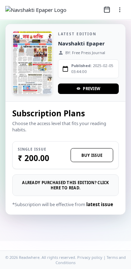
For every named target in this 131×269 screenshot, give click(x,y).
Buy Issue (92, 155)
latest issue (99, 204)
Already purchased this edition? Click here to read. (65, 185)
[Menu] (120, 10)
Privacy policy (89, 257)
